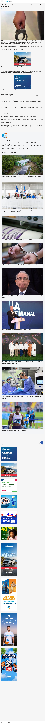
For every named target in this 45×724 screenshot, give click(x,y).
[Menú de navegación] (2, 1)
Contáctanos (3, 722)
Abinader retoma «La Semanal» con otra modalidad (16, 329)
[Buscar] (41, 442)
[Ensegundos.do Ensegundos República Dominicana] (8, 1)
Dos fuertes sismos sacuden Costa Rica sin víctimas (17, 239)
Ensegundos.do (5, 8)
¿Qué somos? (10, 722)
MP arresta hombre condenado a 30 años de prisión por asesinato (20, 264)
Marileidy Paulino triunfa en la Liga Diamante (14, 430)
